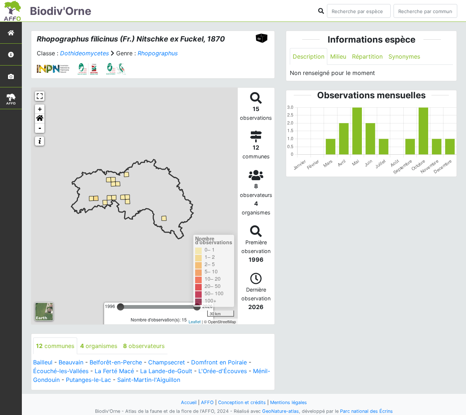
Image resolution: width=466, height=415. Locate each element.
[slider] (120, 307)
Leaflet (195, 321)
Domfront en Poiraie (219, 362)
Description (308, 56)
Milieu (338, 56)
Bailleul (42, 362)
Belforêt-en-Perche (116, 362)
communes (55, 345)
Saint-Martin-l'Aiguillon (148, 379)
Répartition (367, 56)
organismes (98, 345)
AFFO (207, 402)
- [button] (40, 128)
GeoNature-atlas (280, 411)
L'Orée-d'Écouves (222, 371)
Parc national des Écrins (366, 411)
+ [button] (40, 109)
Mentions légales (288, 402)
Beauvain (71, 362)
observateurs (144, 345)
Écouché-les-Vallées (60, 371)
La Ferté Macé (114, 371)
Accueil (189, 402)
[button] (39, 118)
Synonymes (404, 56)
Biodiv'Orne (60, 10)
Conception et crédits (242, 402)
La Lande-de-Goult (166, 371)
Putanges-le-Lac (88, 379)
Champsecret (166, 362)
